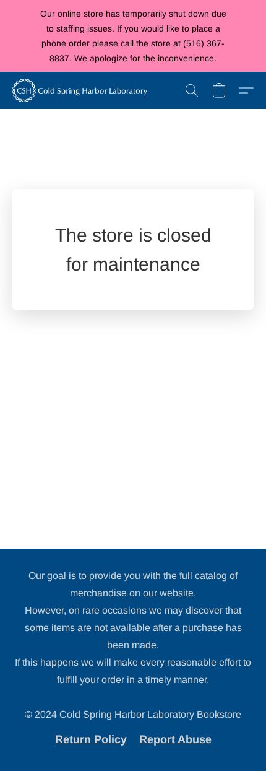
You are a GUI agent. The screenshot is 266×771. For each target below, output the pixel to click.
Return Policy (91, 739)
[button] (83, 90)
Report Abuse (175, 739)
